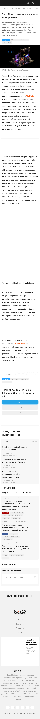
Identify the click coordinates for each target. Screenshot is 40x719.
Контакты (20, 624)
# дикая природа (8, 515)
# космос (5, 558)
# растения (19, 515)
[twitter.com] (8, 707)
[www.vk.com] (13, 707)
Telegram (20, 402)
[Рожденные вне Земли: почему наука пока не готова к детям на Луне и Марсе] (35, 549)
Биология (6, 512)
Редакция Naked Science (23, 9)
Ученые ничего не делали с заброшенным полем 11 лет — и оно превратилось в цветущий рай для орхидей (16, 505)
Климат (5, 534)
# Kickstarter (15, 40)
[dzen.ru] (22, 707)
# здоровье (19, 555)
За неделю (16, 493)
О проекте (20, 628)
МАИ (6, 555)
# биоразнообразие (17, 512)
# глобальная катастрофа (11, 536)
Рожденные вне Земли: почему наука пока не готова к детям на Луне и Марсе (15, 549)
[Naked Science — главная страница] (11, 3)
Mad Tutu (30, 96)
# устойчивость (7, 539)
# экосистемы (16, 518)
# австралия (13, 534)
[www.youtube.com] (17, 707)
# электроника (7, 42)
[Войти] (37, 3)
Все (36, 432)
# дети (12, 555)
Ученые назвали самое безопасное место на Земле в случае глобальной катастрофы (15, 527)
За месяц (27, 493)
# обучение (24, 40)
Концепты (6, 40)
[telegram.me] (27, 707)
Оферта (20, 620)
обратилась (20, 344)
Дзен (20, 407)
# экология (6, 518)
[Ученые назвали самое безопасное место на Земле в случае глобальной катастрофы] (35, 527)
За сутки (5, 493)
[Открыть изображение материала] (20, 56)
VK (20, 413)
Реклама (20, 632)
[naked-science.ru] (32, 707)
